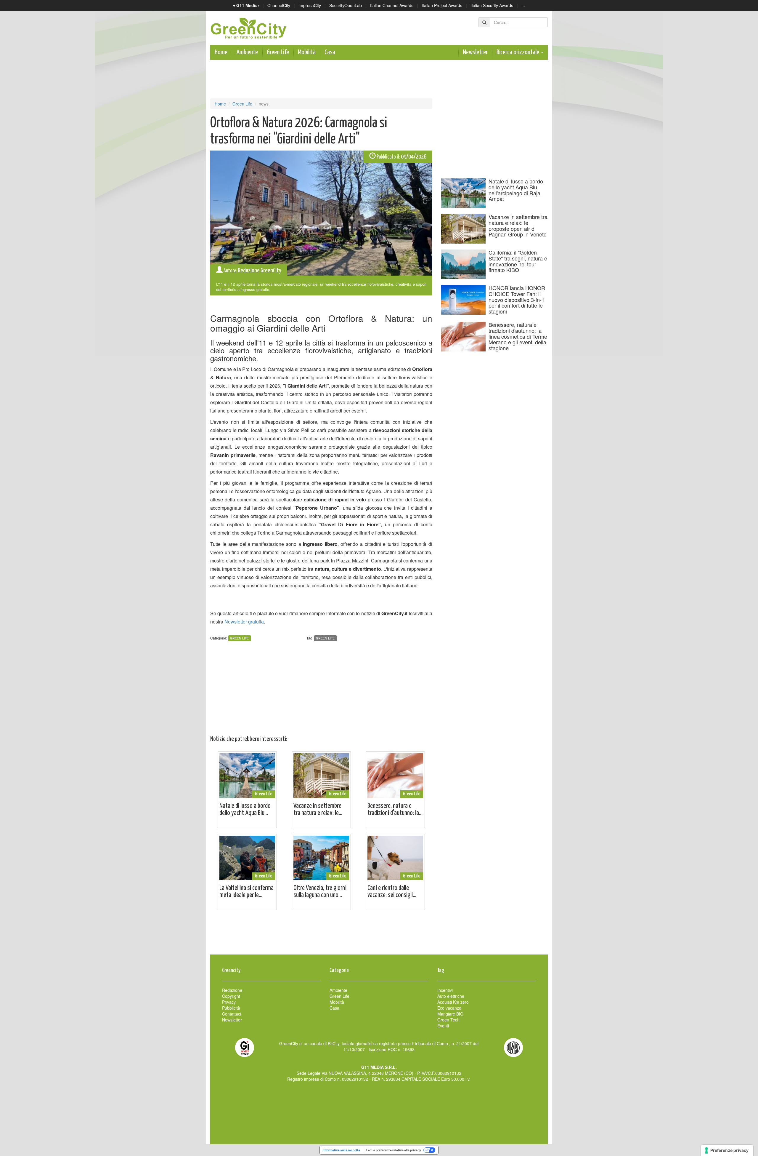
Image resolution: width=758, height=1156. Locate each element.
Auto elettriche (450, 996)
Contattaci (231, 1014)
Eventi (443, 1026)
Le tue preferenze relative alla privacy (393, 1150)
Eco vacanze (449, 1008)
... (523, 5)
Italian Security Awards (491, 5)
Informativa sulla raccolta (341, 1150)
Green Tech (448, 1020)
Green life (325, 638)
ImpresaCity (309, 5)
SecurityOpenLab (345, 5)
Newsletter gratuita (244, 621)
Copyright (231, 996)
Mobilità (307, 52)
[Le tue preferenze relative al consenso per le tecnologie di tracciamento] (727, 1150)
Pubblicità (231, 1008)
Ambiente (247, 52)
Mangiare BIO (450, 1014)
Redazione (232, 990)
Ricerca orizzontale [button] (518, 52)
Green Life (278, 52)
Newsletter (475, 52)
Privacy (229, 1002)
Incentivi (445, 990)
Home (221, 52)
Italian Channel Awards (391, 5)
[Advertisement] (379, 935)
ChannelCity (278, 5)
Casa (330, 52)
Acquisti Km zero (453, 1002)
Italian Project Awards (442, 5)
